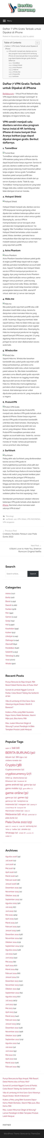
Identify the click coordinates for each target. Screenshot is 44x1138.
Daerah (8, 605)
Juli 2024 (9, 954)
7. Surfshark (15, 76)
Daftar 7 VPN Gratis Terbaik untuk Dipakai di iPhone (21, 47)
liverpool (21, 808)
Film (7, 613)
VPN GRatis (21, 519)
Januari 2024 (10, 977)
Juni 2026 (9, 864)
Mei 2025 (9, 915)
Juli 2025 (9, 907)
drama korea (20, 778)
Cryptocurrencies (14, 769)
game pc (11, 797)
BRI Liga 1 (21, 757)
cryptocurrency (18, 773)
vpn (15, 519)
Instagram (24, 804)
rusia (22, 826)
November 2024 (12, 938)
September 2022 (12, 1039)
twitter (16, 829)
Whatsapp (11, 833)
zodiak (8, 836)
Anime (8, 593)
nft (24, 814)
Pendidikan (9, 648)
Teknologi (9, 516)
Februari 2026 (11, 880)
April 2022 (9, 1059)
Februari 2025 (11, 927)
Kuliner (8, 632)
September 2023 (12, 993)
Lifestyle (8, 636)
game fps (30, 785)
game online (16, 793)
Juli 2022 (9, 1047)
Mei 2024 (9, 962)
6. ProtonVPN (16, 74)
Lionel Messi (10, 808)
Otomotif (9, 644)
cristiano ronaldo (13, 760)
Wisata (8, 664)
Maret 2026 (10, 876)
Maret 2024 (10, 969)
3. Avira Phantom (17, 67)
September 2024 (12, 946)
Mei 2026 (9, 868)
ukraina (25, 829)
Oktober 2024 (11, 942)
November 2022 (12, 1032)
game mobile (13, 788)
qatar (8, 826)
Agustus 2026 (11, 857)
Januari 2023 (10, 1024)
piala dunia (11, 818)
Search (33, 574)
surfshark (9, 519)
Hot (6, 625)
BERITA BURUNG (20, 752)
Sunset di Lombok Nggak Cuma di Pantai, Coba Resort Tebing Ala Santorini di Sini (22, 693)
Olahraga (9, 640)
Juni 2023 (9, 1004)
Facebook (21, 781)
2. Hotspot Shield (17, 65)
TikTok (8, 829)
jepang (33, 804)
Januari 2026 (10, 884)
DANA (8, 778)
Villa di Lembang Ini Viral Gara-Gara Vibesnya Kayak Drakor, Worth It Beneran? (20, 704)
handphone (22, 801)
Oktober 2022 (10, 1035)
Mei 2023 (9, 1008)
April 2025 (9, 919)
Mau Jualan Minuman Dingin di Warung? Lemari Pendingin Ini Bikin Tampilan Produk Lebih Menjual (19, 726)
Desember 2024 (12, 934)
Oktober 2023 (11, 989)
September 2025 (12, 899)
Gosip (7, 621)
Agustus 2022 (11, 1043)
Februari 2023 (11, 1020)
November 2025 (12, 892)
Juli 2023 (9, 1000)
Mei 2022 (9, 1055)
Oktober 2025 (11, 895)
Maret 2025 (10, 923)
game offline (28, 788)
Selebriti (8, 652)
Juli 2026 (9, 860)
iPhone (5, 505)
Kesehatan (9, 629)
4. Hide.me (15, 69)
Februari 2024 (11, 973)
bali (16, 748)
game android (14, 784)
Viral (7, 660)
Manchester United (14, 811)
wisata (22, 833)
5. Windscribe (16, 72)
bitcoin (10, 757)
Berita (7, 597)
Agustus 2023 (11, 997)
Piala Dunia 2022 (18, 822)
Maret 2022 (10, 1063)
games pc (10, 801)
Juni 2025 (9, 911)
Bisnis (7, 601)
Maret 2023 (10, 1016)
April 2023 (9, 1012)
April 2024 (9, 965)
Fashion (8, 609)
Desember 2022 (11, 1028)
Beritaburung (8, 94)
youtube (30, 833)
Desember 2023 (12, 981)
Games (8, 617)
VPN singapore (8, 522)
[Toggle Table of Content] (36, 43)
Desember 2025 (12, 888)
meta (27, 811)
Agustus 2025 (11, 903)
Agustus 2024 (11, 950)
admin (31, 36)
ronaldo (15, 826)
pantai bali (32, 814)
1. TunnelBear (16, 63)
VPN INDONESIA (33, 519)
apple (8, 748)
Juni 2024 (9, 958)
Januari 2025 (10, 930)
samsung (31, 826)
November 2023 (12, 985)
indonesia (11, 804)
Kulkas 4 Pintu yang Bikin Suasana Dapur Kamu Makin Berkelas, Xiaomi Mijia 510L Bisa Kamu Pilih (20, 715)
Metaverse (13, 814)
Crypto (13, 765)
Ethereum (10, 781)
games (23, 797)
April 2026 (9, 872)
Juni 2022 (9, 1051)
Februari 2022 (11, 1067)
